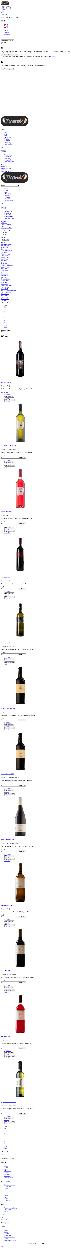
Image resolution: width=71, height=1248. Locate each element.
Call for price (4, 392)
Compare (7, 140)
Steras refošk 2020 (5, 970)
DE (7, 27)
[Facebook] (2, 13)
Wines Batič (4, 289)
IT (7, 26)
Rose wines (7, 158)
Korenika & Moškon (7, 265)
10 (5, 323)
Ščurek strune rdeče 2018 (7, 839)
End (5, 327)
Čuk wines (4, 249)
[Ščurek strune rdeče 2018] (20, 836)
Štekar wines (4, 282)
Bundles (3, 165)
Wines (3, 151)
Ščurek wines (5, 280)
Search (6, 132)
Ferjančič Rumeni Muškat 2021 (9, 446)
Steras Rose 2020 (5, 1036)
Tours (2, 170)
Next (5, 325)
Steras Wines (4, 284)
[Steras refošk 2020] (20, 967)
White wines (8, 155)
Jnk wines (4, 260)
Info (5, 1197)
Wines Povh (4, 297)
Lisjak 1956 (4, 270)
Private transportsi (9, 1185)
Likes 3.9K (4, 14)
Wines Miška (4, 295)
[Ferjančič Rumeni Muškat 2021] (20, 442)
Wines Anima (5, 287)
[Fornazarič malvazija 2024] (20, 704)
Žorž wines (4, 300)
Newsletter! (4, 1219)
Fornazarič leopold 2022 (7, 774)
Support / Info (8, 144)
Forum (6, 1195)
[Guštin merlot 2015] (20, 378)
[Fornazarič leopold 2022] (20, 770)
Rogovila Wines (5, 279)
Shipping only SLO (6, 171)
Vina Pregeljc (5, 245)
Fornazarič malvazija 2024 (8, 708)
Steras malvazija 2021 (6, 905)
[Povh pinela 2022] (20, 639)
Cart (7, 40)
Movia (3, 272)
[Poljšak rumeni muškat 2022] (20, 1098)
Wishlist (6, 139)
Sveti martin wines (6, 285)
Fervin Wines (5, 255)
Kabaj (2, 262)
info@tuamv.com (6, 6)
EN (4, 21)
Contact (3, 9)
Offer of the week (6, 168)
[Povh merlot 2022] (20, 573)
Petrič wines (4, 274)
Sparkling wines (9, 161)
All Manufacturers (6, 244)
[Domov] (5, 4)
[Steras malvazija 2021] (20, 901)
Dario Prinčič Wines (6, 250)
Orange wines (8, 160)
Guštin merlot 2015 (6, 382)
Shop (5, 135)
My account (7, 137)
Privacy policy (8, 1209)
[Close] (1, 184)
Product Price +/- (6, 239)
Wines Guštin (5, 294)
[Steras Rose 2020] (20, 1033)
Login (6, 30)
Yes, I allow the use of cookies (9, 54)
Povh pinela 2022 (5, 642)
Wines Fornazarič (6, 292)
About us (7, 1200)
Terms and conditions (10, 1208)
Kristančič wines (5, 269)
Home (6, 134)
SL (7, 24)
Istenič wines (4, 259)
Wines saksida (5, 299)
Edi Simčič (4, 252)
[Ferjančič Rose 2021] (20, 508)
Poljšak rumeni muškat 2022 (8, 1102)
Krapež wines (5, 267)
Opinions (7, 1199)
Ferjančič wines (5, 254)
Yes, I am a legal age (7, 69)
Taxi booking (8, 1186)
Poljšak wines (5, 275)
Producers (7, 142)
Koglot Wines (5, 264)
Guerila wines (5, 257)
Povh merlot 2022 (5, 577)
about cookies (52, 56)
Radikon (3, 277)
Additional (4, 166)
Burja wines (4, 247)
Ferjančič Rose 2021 (6, 511)
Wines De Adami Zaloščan (8, 290)
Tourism (6, 1188)
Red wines (7, 156)
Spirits (2, 147)
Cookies (6, 1211)
